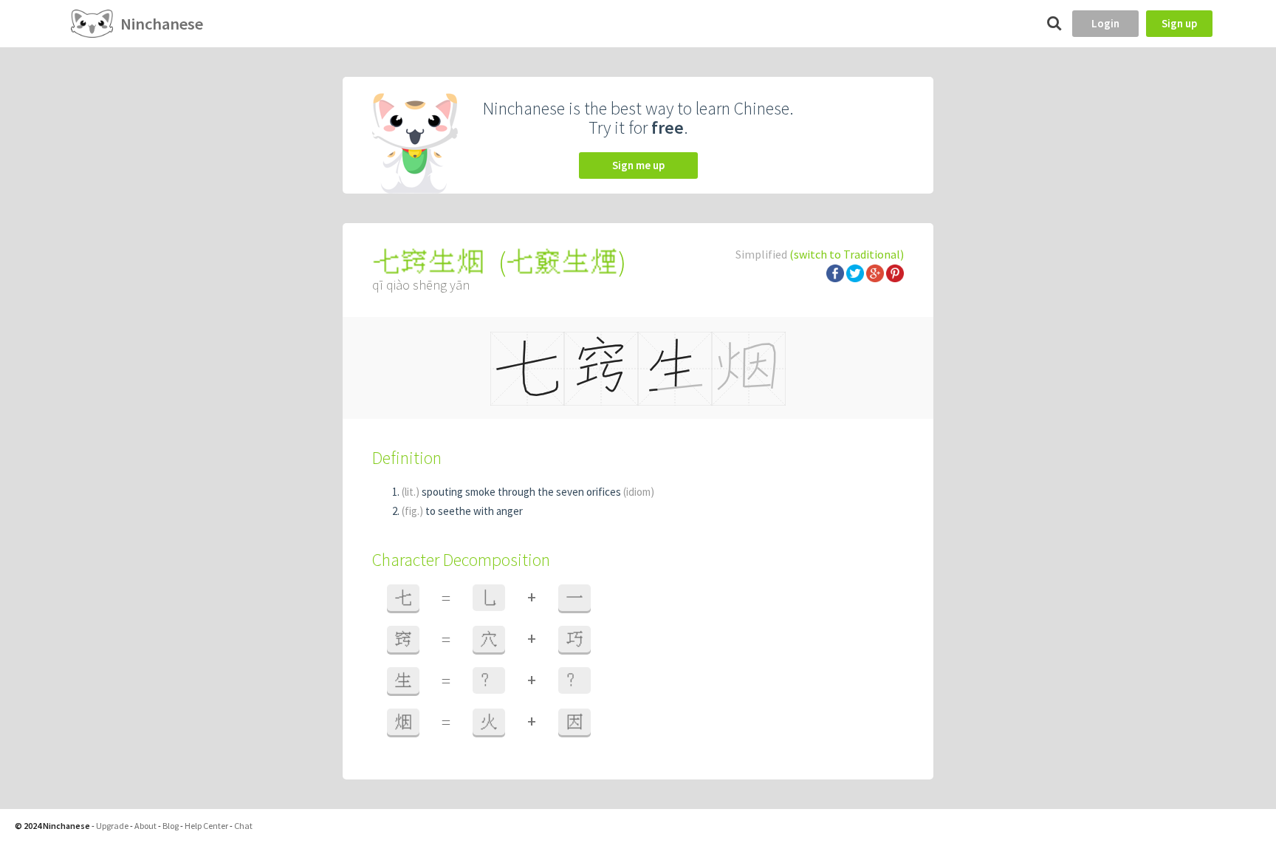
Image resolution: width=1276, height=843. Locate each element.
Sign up (1179, 23)
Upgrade (112, 825)
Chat (243, 825)
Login (1105, 23)
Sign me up (638, 165)
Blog (170, 825)
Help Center (206, 825)
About (145, 825)
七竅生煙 (562, 262)
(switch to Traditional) (846, 254)
